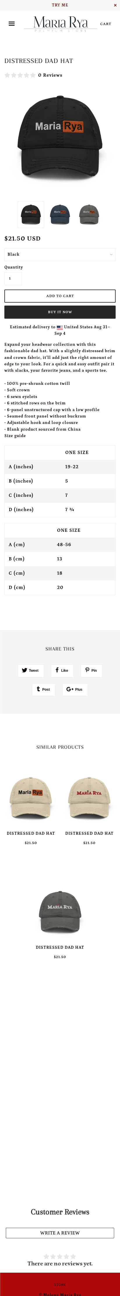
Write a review (60, 1233)
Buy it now (60, 312)
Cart (105, 24)
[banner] (60, 23)
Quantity (13, 267)
